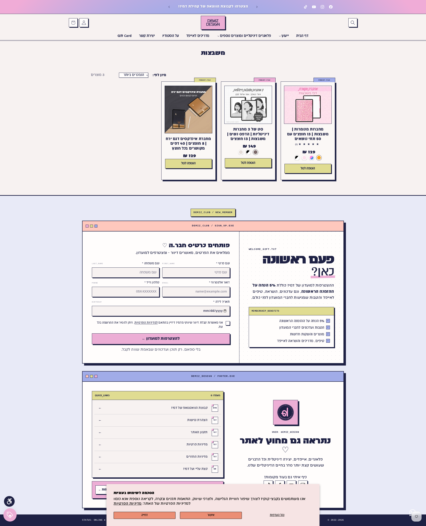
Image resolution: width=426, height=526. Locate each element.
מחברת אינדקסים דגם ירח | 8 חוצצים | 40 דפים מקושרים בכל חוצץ (188, 143)
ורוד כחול (311, 157)
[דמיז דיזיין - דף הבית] (285, 412)
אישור (210, 515)
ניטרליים (241, 152)
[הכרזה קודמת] (257, 7)
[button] (352, 22)
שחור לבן (297, 157)
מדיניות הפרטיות (128, 504)
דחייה (144, 515)
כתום (319, 157)
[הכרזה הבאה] (169, 7)
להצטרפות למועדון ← (161, 339)
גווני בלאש (255, 152)
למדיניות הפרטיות (146, 323)
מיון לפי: (159, 75)
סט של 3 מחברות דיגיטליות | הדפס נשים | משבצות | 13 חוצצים (248, 134)
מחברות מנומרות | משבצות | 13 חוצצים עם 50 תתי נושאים (308, 134)
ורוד (304, 157)
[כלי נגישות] (9, 501)
